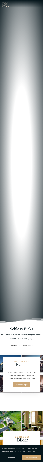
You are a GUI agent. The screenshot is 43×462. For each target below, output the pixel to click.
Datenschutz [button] (31, 452)
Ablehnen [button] (11, 457)
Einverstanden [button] (31, 457)
